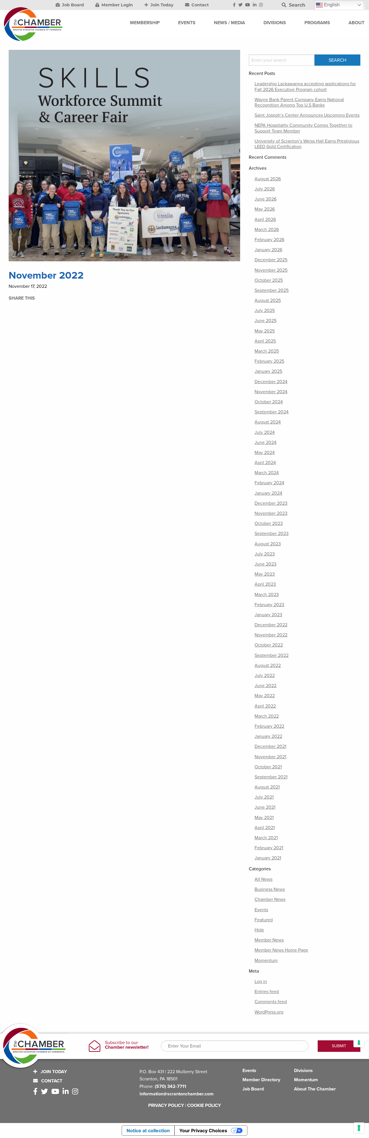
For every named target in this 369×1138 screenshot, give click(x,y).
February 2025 (269, 361)
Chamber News (270, 899)
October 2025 (269, 280)
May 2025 (265, 331)
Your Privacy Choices (203, 1130)
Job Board (72, 4)
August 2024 (268, 422)
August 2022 (268, 665)
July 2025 (265, 310)
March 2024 (267, 473)
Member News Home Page (281, 950)
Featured (264, 920)
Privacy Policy (166, 1105)
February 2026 (269, 240)
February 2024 (269, 483)
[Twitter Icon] (240, 5)
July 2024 (265, 432)
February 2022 (269, 726)
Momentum (266, 960)
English (331, 4)
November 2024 (271, 392)
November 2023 (271, 513)
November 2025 (271, 270)
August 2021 (267, 787)
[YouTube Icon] (247, 5)
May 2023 (265, 574)
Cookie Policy (204, 1105)
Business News (270, 889)
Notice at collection (148, 1130)
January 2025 (268, 371)
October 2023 (269, 523)
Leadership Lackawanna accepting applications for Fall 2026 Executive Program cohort (305, 86)
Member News (269, 940)
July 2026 (265, 189)
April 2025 (265, 341)
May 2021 (264, 818)
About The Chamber (315, 1089)
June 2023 (265, 564)
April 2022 (265, 706)
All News (263, 879)
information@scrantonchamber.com (177, 1094)
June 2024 (265, 442)
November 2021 (270, 757)
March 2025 (267, 351)
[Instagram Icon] (261, 5)
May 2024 (265, 452)
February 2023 (269, 605)
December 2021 (270, 746)
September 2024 (272, 412)
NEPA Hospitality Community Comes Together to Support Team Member (303, 128)
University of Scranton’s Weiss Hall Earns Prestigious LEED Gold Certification (307, 144)
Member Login (116, 4)
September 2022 (272, 655)
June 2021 (265, 807)
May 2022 (265, 696)
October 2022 (269, 645)
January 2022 (268, 736)
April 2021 (265, 828)
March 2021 (266, 838)
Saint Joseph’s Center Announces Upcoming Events (307, 115)
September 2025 (272, 290)
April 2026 (265, 219)
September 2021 (271, 777)
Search (296, 5)
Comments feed (271, 1002)
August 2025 (268, 300)
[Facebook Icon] (234, 5)
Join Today (161, 4)
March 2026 (267, 229)
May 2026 (265, 209)
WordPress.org (269, 1012)
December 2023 (271, 503)
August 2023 (268, 544)
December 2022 (271, 625)
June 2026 (265, 199)
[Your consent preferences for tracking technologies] (358, 1127)
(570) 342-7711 (170, 1086)
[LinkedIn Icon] (255, 5)
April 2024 (265, 463)
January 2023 (268, 615)
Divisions (303, 1070)
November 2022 (271, 635)
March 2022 (267, 716)
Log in (261, 981)
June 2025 (265, 321)
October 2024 (269, 402)
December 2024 (271, 382)
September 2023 (272, 533)
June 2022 (265, 686)
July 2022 (265, 675)
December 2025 (271, 260)
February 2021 (269, 848)
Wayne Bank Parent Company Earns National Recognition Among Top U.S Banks (299, 102)
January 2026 (268, 250)
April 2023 (265, 584)
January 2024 (268, 493)
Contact (199, 4)
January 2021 (268, 858)
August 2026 (268, 179)
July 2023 (265, 554)
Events (261, 910)
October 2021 (268, 767)
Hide (259, 930)
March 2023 (267, 595)
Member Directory (261, 1079)
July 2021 (264, 797)
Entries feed (267, 992)
